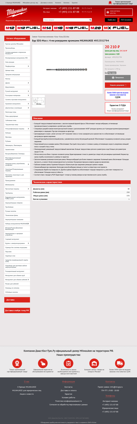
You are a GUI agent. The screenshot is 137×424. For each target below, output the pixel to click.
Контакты (66, 3)
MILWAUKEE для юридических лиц (26, 390)
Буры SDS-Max (64, 36)
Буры (56, 36)
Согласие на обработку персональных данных (68, 404)
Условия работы (68, 397)
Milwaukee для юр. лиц (30, 3)
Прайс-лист (112, 20)
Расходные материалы (45, 36)
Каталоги (58, 3)
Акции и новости (27, 394)
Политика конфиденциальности (68, 401)
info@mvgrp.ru (116, 387)
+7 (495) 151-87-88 (69, 8)
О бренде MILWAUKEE (13, 3)
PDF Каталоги (126, 20)
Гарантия (74, 3)
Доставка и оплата (47, 3)
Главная (34, 36)
